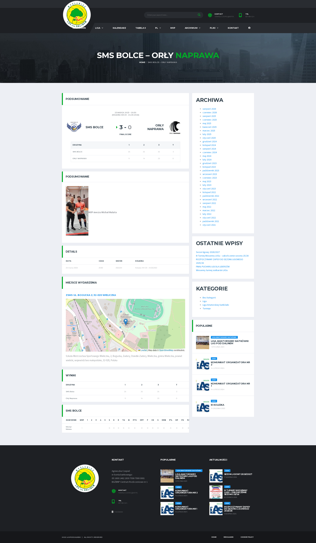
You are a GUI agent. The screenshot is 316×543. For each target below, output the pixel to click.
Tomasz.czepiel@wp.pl (128, 493)
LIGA (97, 28)
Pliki (212, 28)
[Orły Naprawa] (174, 127)
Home (213, 537)
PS (182, 420)
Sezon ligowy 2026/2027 (208, 252)
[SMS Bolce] (74, 127)
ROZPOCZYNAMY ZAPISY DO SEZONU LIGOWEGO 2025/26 (237, 509)
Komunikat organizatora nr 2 (230, 363)
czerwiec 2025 (210, 119)
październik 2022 (211, 196)
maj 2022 (207, 207)
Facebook (118, 512)
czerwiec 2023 (210, 178)
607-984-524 (249, 16)
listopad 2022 (209, 192)
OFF (142, 420)
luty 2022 (207, 214)
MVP (172, 28)
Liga (205, 301)
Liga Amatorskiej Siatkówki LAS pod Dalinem (230, 342)
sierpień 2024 (209, 149)
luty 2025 (207, 134)
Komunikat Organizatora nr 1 (230, 384)
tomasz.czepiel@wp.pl (224, 16)
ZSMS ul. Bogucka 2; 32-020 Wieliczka (91, 295)
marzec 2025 (209, 130)
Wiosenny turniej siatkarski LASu (212, 270)
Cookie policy (247, 537)
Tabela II (140, 28)
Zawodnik (71, 420)
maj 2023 (207, 181)
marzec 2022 (209, 210)
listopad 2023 (209, 167)
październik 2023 (211, 170)
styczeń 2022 (209, 217)
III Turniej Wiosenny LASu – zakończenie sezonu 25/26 (222, 255)
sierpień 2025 (209, 116)
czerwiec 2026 (210, 112)
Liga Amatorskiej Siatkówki (216, 305)
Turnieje (207, 308)
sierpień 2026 (209, 109)
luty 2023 (207, 185)
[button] (126, 321)
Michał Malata (69, 428)
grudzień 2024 (210, 141)
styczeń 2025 (209, 138)
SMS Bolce (70, 392)
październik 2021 (211, 221)
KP (176, 420)
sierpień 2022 (209, 203)
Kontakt (233, 28)
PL (156, 28)
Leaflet (143, 350)
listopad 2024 (209, 145)
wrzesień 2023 (210, 174)
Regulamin (228, 537)
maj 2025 (207, 123)
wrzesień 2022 (210, 199)
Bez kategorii (209, 297)
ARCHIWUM (191, 28)
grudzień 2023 (210, 163)
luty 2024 (207, 159)
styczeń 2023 (209, 188)
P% (170, 420)
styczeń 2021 (209, 225)
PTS (135, 420)
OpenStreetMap (166, 350)
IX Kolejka (217, 404)
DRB (164, 420)
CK (152, 420)
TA (123, 420)
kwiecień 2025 (210, 127)
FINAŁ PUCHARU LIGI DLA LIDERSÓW (213, 266)
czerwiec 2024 (210, 152)
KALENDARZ (119, 28)
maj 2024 (207, 156)
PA (188, 420)
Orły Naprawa (71, 398)
